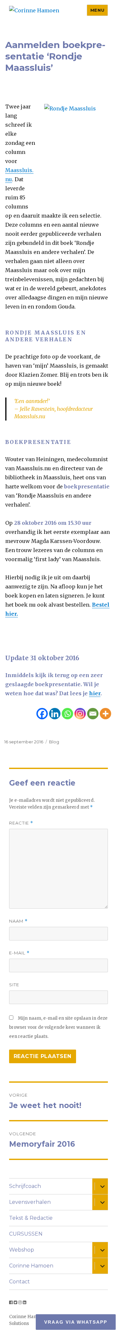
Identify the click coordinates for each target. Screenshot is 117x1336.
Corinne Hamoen (31, 1266)
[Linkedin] (54, 713)
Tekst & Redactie (31, 1218)
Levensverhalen (30, 1202)
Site (14, 984)
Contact (19, 1282)
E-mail (19, 953)
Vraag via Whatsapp (75, 1322)
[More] (105, 713)
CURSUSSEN (26, 1234)
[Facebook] (42, 713)
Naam (18, 921)
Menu (97, 10)
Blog (54, 741)
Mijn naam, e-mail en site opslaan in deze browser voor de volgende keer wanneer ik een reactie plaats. (58, 1027)
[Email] (92, 713)
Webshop (21, 1250)
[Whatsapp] (67, 713)
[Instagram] (80, 713)
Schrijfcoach (25, 1186)
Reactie (21, 823)
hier (94, 693)
